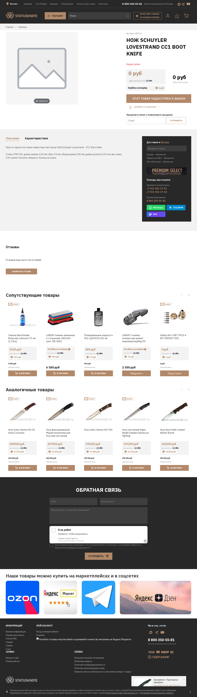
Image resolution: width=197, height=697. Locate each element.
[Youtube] (188, 4)
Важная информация (16, 631)
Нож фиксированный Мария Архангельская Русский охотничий (58, 432)
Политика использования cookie (89, 668)
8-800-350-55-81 (132, 3)
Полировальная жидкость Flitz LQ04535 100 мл (98, 337)
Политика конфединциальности (89, 664)
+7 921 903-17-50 (157, 192)
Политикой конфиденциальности (122, 693)
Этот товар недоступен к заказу (158, 98)
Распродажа (67, 4)
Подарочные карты (15, 635)
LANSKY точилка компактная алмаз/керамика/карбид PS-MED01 (134, 340)
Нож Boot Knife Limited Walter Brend (172, 431)
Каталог (57, 15)
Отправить (176, 120)
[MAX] (179, 4)
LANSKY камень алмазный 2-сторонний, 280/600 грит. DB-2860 (60, 338)
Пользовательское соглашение (89, 658)
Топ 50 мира (41, 4)
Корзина (40, 635)
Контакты (103, 4)
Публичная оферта (83, 661)
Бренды (54, 4)
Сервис (9, 645)
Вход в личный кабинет (47, 631)
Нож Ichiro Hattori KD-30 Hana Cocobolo (21, 431)
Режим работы (13, 661)
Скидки (9, 642)
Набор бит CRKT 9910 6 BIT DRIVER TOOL (173, 337)
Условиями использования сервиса (156, 693)
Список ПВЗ (11, 638)
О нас (8, 649)
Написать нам (12, 658)
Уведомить (136, 373)
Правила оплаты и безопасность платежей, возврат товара (102, 671)
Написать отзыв (21, 271)
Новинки (28, 4)
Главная (9, 27)
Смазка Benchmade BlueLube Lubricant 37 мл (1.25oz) (21, 338)
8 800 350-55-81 (156, 200)
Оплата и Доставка (86, 4)
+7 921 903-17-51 (157, 188)
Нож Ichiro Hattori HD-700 (98, 429)
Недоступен (174, 373)
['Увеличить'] (42, 68)
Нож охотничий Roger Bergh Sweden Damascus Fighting (135, 432)
